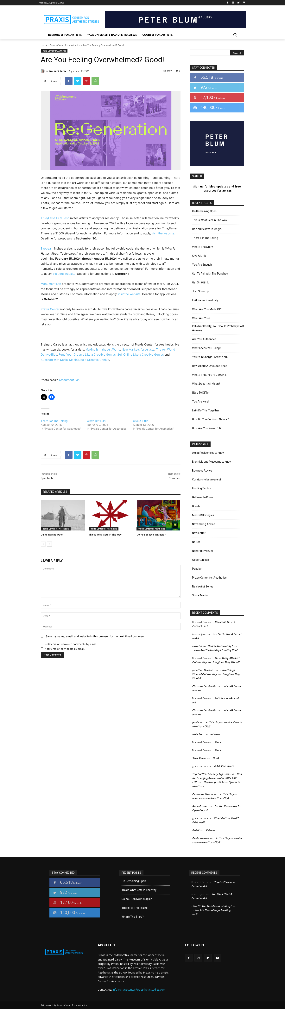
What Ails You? (201, 318)
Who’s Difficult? (96, 420)
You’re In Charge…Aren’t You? (210, 357)
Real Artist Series (202, 586)
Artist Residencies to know (208, 452)
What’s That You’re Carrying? (209, 374)
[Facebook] (227, 3)
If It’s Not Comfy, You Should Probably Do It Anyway (218, 328)
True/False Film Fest (55, 218)
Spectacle (47, 478)
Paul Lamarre (200, 838)
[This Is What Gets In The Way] (111, 515)
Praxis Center (50, 309)
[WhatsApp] (95, 81)
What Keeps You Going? (206, 348)
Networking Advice (203, 524)
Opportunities (200, 559)
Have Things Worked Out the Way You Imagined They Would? (216, 674)
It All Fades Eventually (205, 300)
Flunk (218, 742)
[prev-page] (43, 544)
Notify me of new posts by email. (65, 648)
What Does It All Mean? (206, 383)
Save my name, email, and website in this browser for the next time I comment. (95, 636)
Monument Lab (51, 284)
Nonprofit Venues (202, 550)
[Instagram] (233, 3)
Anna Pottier (199, 806)
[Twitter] (238, 3)
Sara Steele (199, 758)
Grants (196, 506)
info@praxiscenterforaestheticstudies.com (139, 989)
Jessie (195, 722)
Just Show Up (200, 291)
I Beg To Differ (201, 392)
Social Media (200, 595)
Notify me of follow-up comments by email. (71, 644)
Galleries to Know (202, 497)
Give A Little (140, 420)
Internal (215, 734)
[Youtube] (244, 3)
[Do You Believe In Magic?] (158, 515)
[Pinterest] (86, 81)
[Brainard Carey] (43, 71)
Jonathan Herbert (202, 670)
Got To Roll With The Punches (210, 273)
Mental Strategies (203, 515)
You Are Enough (202, 264)
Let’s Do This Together (205, 410)
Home (44, 45)
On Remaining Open (52, 534)
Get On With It (200, 282)
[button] (235, 34)
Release (210, 830)
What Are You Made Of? (207, 309)
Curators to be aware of (206, 479)
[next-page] (49, 544)
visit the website (163, 233)
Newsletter (199, 533)
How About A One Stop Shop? (210, 365)
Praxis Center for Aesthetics (65, 45)
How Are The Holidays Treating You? (216, 650)
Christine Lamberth (203, 686)
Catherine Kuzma (202, 794)
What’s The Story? (203, 246)
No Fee (196, 541)
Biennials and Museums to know (211, 461)
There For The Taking (54, 420)
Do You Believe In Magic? (151, 534)
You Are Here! (200, 401)
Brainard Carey (57, 70)
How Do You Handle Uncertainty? (212, 646)
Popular (197, 568)
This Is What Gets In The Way (105, 534)
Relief (195, 830)
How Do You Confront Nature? (210, 419)
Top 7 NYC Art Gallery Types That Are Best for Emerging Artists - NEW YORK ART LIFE (217, 778)
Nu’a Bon (197, 734)
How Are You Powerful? (206, 428)
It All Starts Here (224, 766)
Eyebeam (47, 248)
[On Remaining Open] (63, 515)
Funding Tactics (201, 488)
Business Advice (202, 470)
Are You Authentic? (204, 339)
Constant (174, 478)
